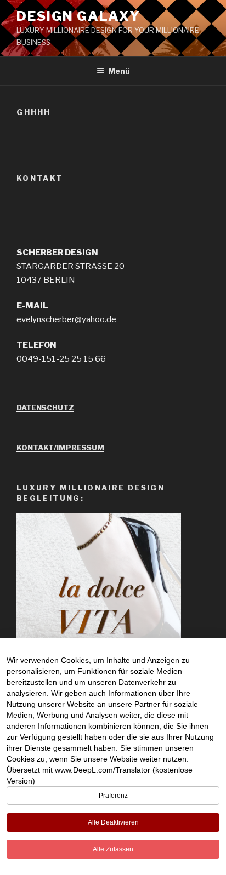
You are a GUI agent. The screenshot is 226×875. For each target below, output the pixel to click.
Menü (119, 71)
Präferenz (113, 795)
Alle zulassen (113, 849)
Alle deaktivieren (113, 822)
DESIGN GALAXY (78, 16)
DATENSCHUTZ (45, 407)
